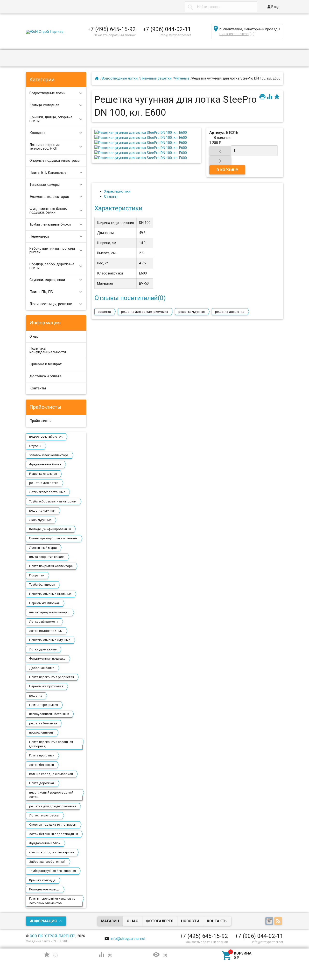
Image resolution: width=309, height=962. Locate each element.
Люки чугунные (40, 520)
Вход (273, 6)
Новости (190, 921)
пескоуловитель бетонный (49, 714)
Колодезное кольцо (44, 889)
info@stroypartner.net (124, 938)
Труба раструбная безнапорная (52, 871)
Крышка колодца (42, 880)
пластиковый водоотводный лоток (51, 795)
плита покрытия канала (46, 557)
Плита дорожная (42, 783)
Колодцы (37, 133)
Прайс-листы (40, 421)
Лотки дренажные (42, 649)
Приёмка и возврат (45, 364)
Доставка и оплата (45, 376)
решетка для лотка (43, 483)
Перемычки (39, 236)
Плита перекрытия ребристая (51, 677)
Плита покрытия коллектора (51, 566)
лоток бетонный (41, 765)
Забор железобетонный (47, 861)
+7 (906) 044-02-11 (167, 29)
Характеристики (117, 191)
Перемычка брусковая (46, 686)
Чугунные (182, 78)
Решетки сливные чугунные (49, 640)
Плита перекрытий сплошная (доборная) (51, 744)
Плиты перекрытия (43, 705)
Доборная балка (41, 668)
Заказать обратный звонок (115, 35)
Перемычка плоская (44, 603)
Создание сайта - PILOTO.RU (47, 941)
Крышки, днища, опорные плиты (50, 119)
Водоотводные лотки (47, 93)
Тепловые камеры (44, 184)
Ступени (35, 446)
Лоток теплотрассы (44, 815)
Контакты (37, 388)
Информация (43, 921)
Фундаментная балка (45, 464)
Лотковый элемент (43, 621)
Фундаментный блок (44, 843)
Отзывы (110, 196)
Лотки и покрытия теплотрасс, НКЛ (44, 147)
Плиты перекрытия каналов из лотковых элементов (52, 901)
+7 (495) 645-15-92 (112, 29)
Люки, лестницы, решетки (50, 304)
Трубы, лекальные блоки (50, 224)
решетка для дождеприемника (52, 806)
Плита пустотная (41, 755)
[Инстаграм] (269, 921)
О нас (34, 336)
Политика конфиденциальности (47, 350)
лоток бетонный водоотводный (53, 834)
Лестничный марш (43, 547)
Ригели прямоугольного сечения (53, 538)
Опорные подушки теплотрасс (54, 160)
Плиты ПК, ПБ (41, 292)
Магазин (110, 921)
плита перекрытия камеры (49, 612)
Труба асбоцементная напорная (53, 501)
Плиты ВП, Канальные (47, 172)
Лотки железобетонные (47, 492)
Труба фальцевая (42, 584)
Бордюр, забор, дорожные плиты (51, 266)
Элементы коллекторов (49, 196)
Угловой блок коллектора (49, 455)
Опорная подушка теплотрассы (53, 824)
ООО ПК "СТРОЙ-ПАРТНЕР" (53, 936)
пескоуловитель (41, 732)
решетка (35, 695)
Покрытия (36, 575)
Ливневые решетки (156, 78)
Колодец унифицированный (50, 529)
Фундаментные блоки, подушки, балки (48, 210)
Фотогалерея (159, 921)
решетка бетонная (43, 723)
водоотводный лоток (46, 436)
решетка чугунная (42, 510)
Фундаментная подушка (47, 658)
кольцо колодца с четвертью (51, 852)
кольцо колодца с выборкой (51, 774)
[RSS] (278, 921)
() (50, 954)
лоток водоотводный (46, 631)
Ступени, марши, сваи (47, 280)
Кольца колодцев (44, 105)
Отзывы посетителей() (130, 297)
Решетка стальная (43, 473)
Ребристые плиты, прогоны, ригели (52, 250)
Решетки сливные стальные (50, 594)
